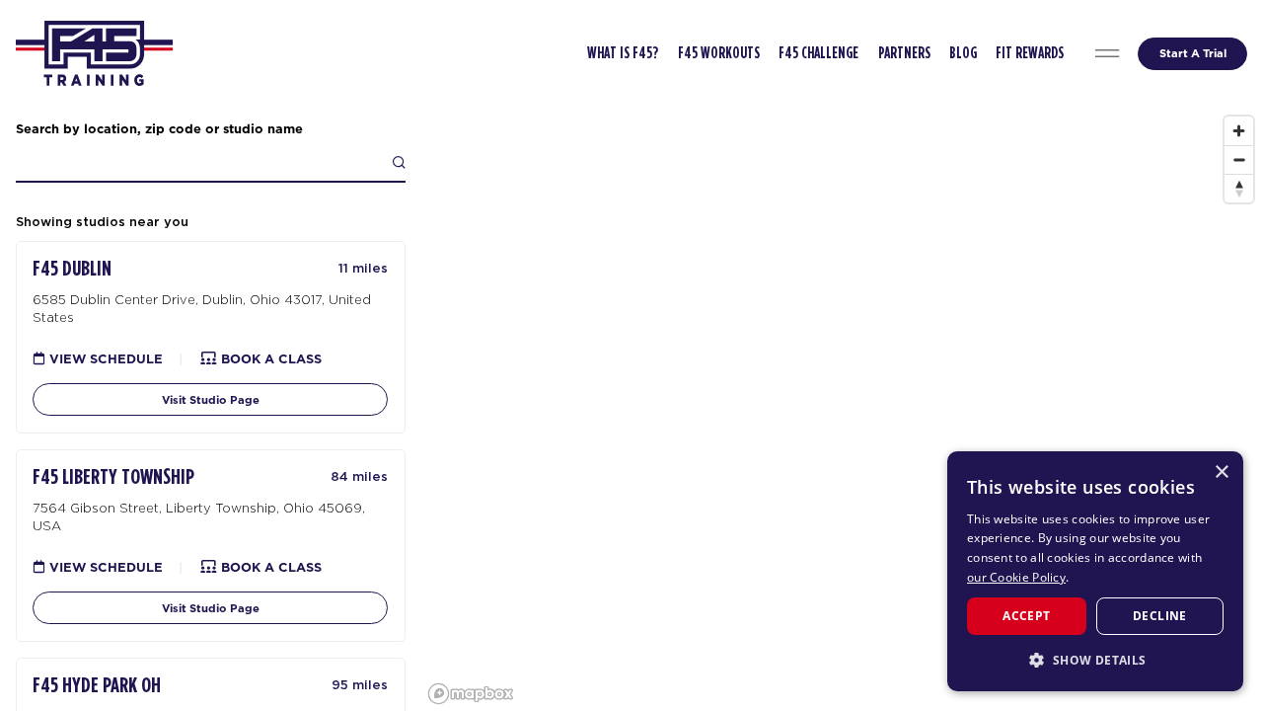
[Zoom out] (1239, 159)
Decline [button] (1160, 615)
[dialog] (1095, 571)
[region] (842, 409)
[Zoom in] (1239, 131)
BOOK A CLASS (269, 358)
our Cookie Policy (1016, 577)
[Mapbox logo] (470, 693)
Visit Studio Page (211, 400)
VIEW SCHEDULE (104, 358)
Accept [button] (1026, 615)
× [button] (1221, 472)
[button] (1095, 660)
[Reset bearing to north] (1239, 188)
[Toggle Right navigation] (1107, 54)
